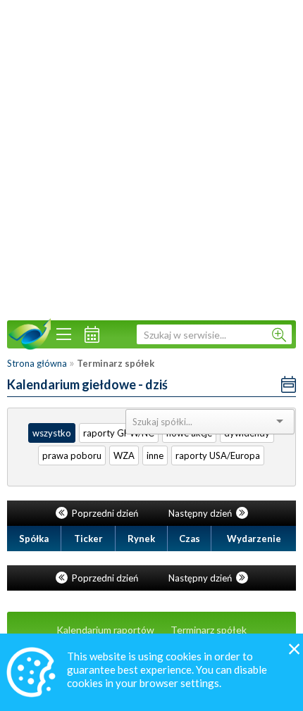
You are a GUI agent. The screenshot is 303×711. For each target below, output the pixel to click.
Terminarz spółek (209, 630)
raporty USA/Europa (217, 455)
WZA (124, 455)
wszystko (51, 433)
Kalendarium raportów (105, 630)
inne (155, 455)
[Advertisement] (151, 158)
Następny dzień (201, 513)
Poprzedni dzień (105, 513)
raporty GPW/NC (118, 433)
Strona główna (37, 363)
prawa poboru (71, 455)
